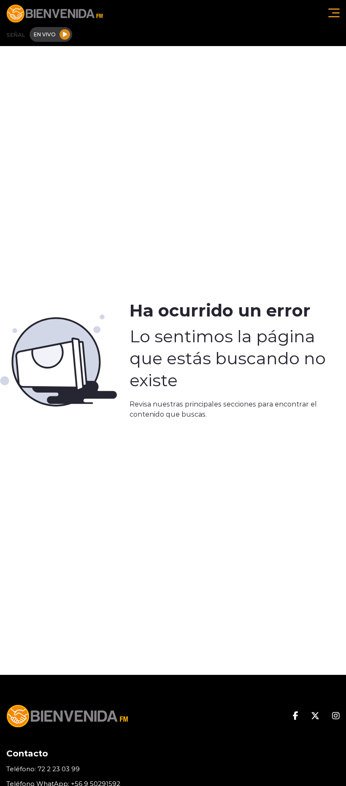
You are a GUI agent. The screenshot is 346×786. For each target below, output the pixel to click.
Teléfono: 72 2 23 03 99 (43, 769)
